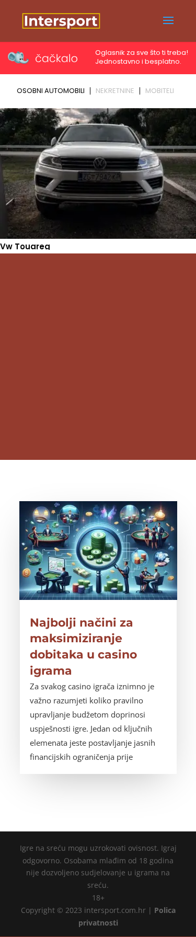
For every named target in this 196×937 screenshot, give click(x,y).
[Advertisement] (98, 357)
